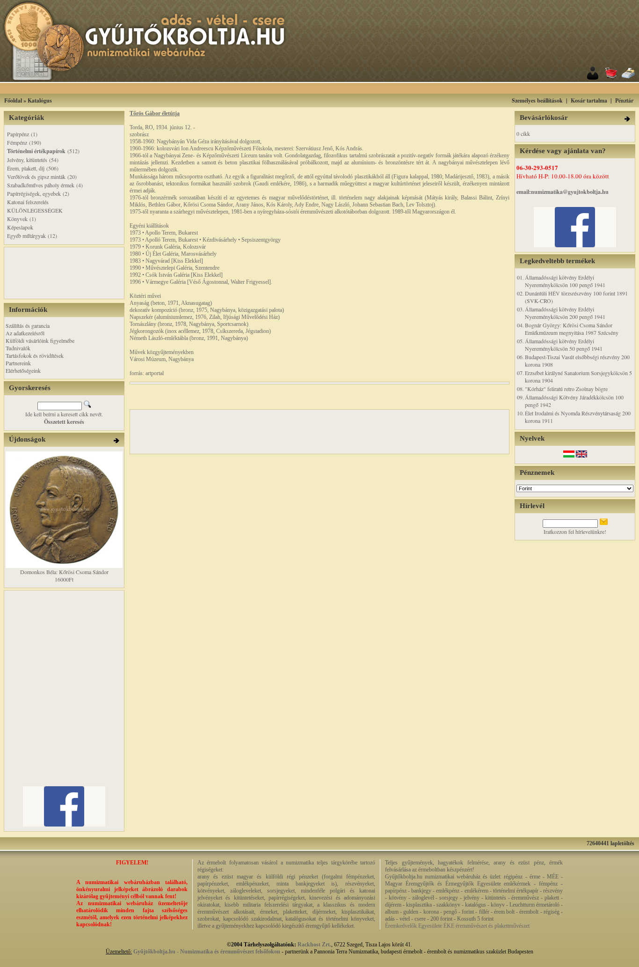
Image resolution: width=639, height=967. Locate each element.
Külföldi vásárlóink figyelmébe (40, 340)
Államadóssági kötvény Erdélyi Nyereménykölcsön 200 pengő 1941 (565, 312)
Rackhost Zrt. (314, 944)
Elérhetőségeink (23, 370)
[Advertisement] (331, 88)
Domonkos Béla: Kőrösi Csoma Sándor (64, 572)
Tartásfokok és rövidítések (35, 355)
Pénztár (624, 100)
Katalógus (40, 100)
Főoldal (13, 100)
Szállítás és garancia (28, 325)
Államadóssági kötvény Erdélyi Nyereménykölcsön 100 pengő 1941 (565, 280)
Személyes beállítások (537, 100)
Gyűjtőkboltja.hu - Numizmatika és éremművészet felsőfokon (206, 951)
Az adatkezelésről (25, 333)
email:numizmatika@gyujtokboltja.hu (562, 192)
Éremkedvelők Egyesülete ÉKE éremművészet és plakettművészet (457, 926)
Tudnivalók (18, 348)
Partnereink (18, 363)
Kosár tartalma (589, 100)
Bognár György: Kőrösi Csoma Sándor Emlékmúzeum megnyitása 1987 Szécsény (571, 328)
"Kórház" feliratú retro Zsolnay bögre (566, 388)
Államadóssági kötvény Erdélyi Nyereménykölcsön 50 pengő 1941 (564, 344)
